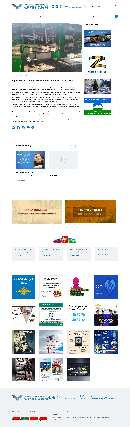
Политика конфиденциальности (98, 397)
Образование (75, 16)
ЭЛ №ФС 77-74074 (57, 414)
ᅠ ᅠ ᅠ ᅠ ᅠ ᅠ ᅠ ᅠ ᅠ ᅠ (77, 397)
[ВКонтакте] (13, 129)
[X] (23, 129)
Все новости (21, 16)
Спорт (102, 16)
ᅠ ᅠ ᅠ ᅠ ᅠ (75, 397)
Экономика (64, 16)
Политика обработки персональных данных (83, 398)
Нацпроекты (53, 16)
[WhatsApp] (28, 129)
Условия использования (70, 397)
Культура (84, 16)
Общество (94, 16)
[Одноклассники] (18, 129)
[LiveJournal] (33, 129)
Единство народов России (39, 16)
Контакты (62, 397)
